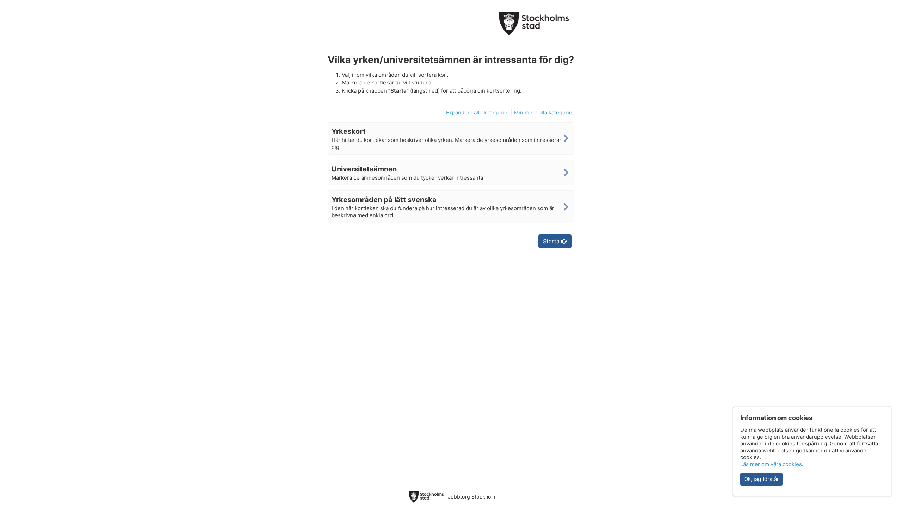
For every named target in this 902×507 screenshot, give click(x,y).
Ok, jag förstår (761, 479)
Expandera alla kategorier (477, 112)
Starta (552, 241)
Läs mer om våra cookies (771, 464)
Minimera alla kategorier (544, 112)
